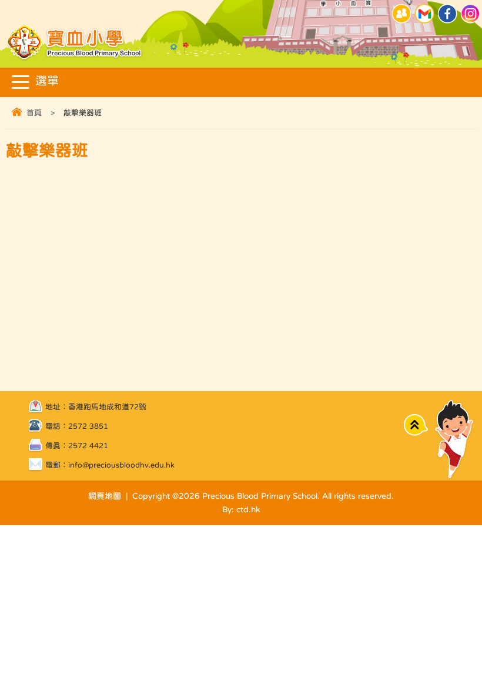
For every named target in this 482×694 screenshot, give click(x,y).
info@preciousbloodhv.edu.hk (121, 465)
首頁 (34, 112)
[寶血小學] (75, 58)
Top (416, 424)
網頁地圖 (104, 496)
